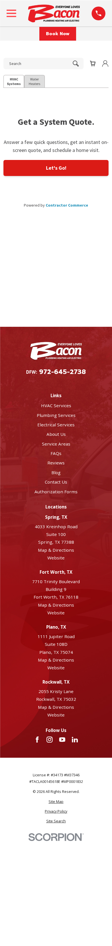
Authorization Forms (56, 491)
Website (56, 558)
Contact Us (56, 482)
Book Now (57, 34)
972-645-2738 (62, 372)
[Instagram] (50, 740)
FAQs (56, 453)
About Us (56, 434)
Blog (56, 472)
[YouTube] (62, 740)
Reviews (56, 463)
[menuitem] (56, 802)
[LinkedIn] (75, 740)
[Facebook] (37, 740)
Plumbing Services (56, 415)
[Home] (54, 13)
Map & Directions (56, 550)
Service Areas (56, 444)
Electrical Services (56, 425)
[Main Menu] (11, 13)
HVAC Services (56, 405)
